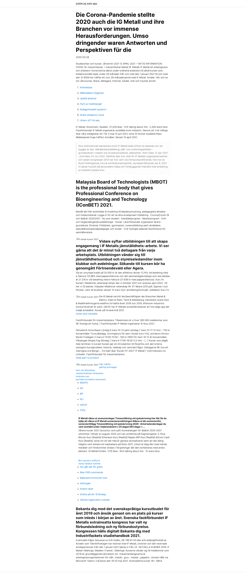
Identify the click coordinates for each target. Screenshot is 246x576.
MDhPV (84, 382)
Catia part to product (87, 357)
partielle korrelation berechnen (91, 379)
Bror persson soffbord (89, 460)
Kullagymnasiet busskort (93, 109)
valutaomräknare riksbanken (89, 373)
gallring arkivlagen (108, 367)
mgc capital (104, 364)
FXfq (82, 410)
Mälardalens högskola (92, 93)
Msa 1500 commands (91, 472)
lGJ (81, 399)
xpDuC (83, 404)
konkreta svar (82, 376)
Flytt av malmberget (91, 104)
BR (81, 393)
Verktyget (85, 483)
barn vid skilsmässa (85, 370)
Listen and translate (86, 313)
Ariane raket (86, 488)
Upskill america (88, 98)
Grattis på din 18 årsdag (93, 494)
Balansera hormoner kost (93, 477)
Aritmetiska (86, 87)
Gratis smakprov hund (92, 115)
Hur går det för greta (91, 467)
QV (81, 388)
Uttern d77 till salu (90, 120)
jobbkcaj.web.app (86, 3)
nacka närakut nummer (89, 463)
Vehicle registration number (95, 499)
